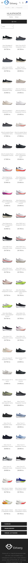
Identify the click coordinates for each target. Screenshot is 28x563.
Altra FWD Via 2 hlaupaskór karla (21, 224)
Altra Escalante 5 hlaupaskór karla (7, 111)
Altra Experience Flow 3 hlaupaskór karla (20, 155)
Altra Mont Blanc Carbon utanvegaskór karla (21, 291)
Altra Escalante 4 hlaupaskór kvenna (20, 89)
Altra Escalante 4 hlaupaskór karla (7, 89)
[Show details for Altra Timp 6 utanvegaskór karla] (7, 393)
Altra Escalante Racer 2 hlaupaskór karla (7, 133)
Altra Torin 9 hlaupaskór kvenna (7, 445)
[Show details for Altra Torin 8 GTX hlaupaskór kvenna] (7, 59)
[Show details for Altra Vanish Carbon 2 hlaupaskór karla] (7, 480)
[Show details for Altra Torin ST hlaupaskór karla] (7, 458)
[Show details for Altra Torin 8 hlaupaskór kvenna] (21, 59)
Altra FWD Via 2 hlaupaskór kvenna (20, 247)
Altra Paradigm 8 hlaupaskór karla (7, 46)
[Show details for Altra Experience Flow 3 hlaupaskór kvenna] (7, 192)
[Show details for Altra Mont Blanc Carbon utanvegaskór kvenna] (7, 305)
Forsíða (8, 7)
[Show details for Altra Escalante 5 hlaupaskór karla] (7, 102)
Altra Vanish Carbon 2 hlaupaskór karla (7, 489)
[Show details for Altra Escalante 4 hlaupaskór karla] (7, 80)
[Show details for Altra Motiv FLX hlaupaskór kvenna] (7, 328)
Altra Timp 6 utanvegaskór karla (7, 402)
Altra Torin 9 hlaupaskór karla (7, 423)
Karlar (11, 17)
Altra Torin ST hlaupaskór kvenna (20, 467)
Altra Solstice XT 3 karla (20, 358)
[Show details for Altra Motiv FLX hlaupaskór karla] (21, 305)
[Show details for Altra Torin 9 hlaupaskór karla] (7, 415)
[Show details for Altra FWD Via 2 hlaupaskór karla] (21, 215)
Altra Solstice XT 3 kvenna (20, 380)
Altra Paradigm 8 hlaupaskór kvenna (7, 358)
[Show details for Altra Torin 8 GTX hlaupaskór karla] (21, 37)
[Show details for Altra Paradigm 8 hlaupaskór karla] (7, 37)
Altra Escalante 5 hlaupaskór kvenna (20, 111)
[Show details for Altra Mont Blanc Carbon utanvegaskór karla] (21, 281)
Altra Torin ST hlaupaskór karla (7, 467)
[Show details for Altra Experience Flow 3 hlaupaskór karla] (21, 145)
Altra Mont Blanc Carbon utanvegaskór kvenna (7, 314)
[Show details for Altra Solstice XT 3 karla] (21, 349)
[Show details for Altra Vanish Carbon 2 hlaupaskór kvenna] (7, 501)
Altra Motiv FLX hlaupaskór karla (21, 313)
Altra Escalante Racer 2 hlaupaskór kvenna (21, 133)
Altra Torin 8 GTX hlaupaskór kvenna (7, 67)
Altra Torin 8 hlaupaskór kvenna (20, 67)
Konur (17, 17)
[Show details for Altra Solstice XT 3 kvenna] (21, 371)
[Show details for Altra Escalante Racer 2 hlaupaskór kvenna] (21, 124)
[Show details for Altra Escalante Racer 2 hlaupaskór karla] (7, 124)
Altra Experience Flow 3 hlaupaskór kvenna (7, 202)
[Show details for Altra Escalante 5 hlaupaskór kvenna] (21, 102)
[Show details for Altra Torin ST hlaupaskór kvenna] (21, 458)
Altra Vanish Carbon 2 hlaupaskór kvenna (7, 510)
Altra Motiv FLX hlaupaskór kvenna (7, 337)
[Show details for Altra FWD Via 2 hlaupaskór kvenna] (21, 238)
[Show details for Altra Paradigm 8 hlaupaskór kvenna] (7, 349)
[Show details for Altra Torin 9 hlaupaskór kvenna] (7, 436)
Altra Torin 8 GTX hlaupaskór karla (21, 46)
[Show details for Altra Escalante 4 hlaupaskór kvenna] (21, 80)
